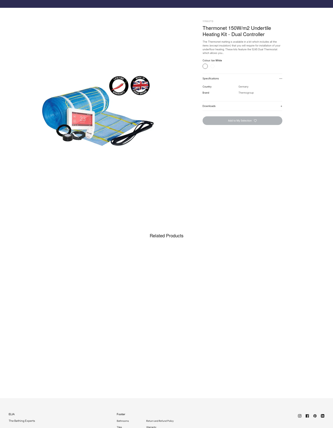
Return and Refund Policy (160, 420)
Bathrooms (123, 420)
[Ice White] (205, 66)
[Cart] (322, 13)
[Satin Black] (212, 66)
